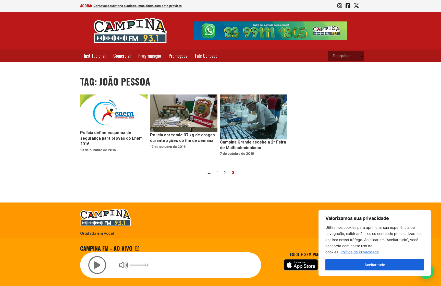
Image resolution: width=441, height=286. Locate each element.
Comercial (122, 55)
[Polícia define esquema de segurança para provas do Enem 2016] (114, 112)
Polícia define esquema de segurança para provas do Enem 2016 (111, 138)
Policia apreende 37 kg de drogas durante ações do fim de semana (182, 138)
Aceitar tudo (374, 265)
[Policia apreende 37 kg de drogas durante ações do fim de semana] (183, 113)
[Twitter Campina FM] (356, 6)
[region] (374, 243)
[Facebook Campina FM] (348, 6)
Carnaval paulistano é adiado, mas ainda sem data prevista (137, 6)
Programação (149, 55)
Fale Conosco (206, 55)
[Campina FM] (130, 30)
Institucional (95, 55)
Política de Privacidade (359, 252)
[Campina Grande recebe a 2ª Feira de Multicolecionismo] (253, 116)
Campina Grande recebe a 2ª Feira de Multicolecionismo (253, 145)
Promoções (178, 55)
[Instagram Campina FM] (340, 6)
